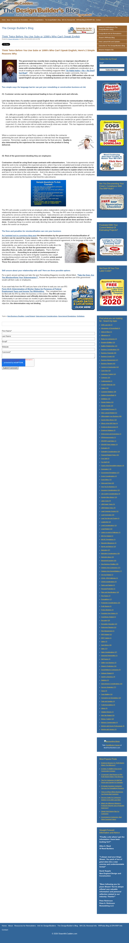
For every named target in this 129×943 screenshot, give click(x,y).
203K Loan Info (106, 325)
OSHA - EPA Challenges (109, 578)
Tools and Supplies (108, 701)
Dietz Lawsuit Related (109, 413)
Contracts (105, 377)
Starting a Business (108, 677)
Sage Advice (106, 645)
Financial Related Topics (110, 455)
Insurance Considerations (110, 490)
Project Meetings (107, 610)
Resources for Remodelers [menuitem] (20, 20)
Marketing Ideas (107, 557)
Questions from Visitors (109, 613)
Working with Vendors (109, 729)
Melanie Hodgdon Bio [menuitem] (106, 50)
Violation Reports (107, 712)
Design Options (107, 402)
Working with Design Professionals (112, 726)
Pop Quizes (105, 596)
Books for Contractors (109, 339)
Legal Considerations (109, 525)
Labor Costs (106, 501)
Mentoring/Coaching (108, 560)
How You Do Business (109, 486)
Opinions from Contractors (110, 567)
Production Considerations (110, 602)
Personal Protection (108, 588)
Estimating (105, 448)
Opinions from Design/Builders (111, 571)
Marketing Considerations (110, 553)
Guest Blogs (106, 479)
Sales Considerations (109, 652)
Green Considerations (109, 476)
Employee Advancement (109, 427)
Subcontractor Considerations (46, 316)
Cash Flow (106, 370)
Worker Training (107, 719)
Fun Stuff (105, 462)
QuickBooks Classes (113, 745)
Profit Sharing (106, 606)
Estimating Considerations (110, 451)
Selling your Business (108, 662)
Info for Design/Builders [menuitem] (36, 20)
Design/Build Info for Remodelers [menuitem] (110, 33)
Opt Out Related (107, 574)
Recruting (105, 620)
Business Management (109, 360)
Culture (104, 388)
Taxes (104, 691)
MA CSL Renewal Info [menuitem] (68, 20)
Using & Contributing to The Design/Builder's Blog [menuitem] (108, 28)
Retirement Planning (108, 627)
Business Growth (108, 356)
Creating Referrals (108, 384)
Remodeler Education (109, 624)
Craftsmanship (106, 381)
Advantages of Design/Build (110, 328)
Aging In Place (106, 332)
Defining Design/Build (108, 395)
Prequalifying (106, 599)
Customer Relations (108, 391)
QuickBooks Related (108, 617)
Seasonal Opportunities (109, 655)
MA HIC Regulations (108, 539)
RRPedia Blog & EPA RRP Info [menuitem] (85, 20)
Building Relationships (109, 346)
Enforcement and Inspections (111, 434)
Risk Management (107, 631)
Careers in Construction (110, 367)
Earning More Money (109, 420)
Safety (104, 641)
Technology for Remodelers (111, 698)
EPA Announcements (108, 437)
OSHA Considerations (109, 581)
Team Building (106, 694)
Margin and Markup (108, 546)
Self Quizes (105, 659)
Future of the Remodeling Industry (112, 465)
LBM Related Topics (108, 508)
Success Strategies (108, 687)
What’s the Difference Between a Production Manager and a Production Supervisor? (112, 806)
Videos (104, 708)
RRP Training (106, 638)
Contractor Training (108, 374)
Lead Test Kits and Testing (110, 518)
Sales (104, 648)
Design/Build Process (108, 409)
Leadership (106, 522)
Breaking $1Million (108, 342)
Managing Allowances (108, 543)
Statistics (105, 680)
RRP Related (106, 634)
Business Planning (108, 363)
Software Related (107, 673)
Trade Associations (108, 705)
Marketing (105, 550)
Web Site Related (108, 715)
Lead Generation (107, 515)
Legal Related (30, 316)
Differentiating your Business (111, 416)
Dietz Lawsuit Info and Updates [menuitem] (109, 42)
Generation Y (106, 469)
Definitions (81, 316)
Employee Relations (108, 430)
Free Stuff (105, 458)
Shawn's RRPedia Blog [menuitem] (107, 38)
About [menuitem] (8, 20)
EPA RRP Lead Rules (108, 441)
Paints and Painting (108, 585)
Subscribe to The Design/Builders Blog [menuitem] (112, 46)
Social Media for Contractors (111, 669)
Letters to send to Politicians (110, 532)
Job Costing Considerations (110, 493)
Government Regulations (67, 316)
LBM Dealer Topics (108, 504)
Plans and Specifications (110, 592)
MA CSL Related (107, 536)
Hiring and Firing (107, 483)
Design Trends (107, 405)
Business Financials (108, 353)
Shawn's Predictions (108, 666)
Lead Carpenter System (110, 511)
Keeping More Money (109, 497)
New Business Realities (15, 316)
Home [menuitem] (4, 20)
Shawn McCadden (13, 39)
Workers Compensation (109, 722)
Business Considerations (110, 349)
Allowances (105, 335)
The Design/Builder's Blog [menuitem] (53, 20)
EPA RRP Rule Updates (109, 444)
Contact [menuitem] (98, 20)
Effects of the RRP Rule (109, 423)
